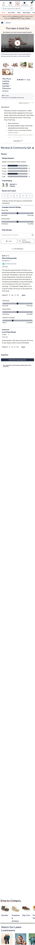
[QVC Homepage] (2, 23)
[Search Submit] (31, 8)
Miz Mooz (5, 91)
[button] (3, 4)
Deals (3, 13)
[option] (17, 17)
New (19, 13)
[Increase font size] (30, 102)
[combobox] (16, 8)
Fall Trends (26, 13)
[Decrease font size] (33, 102)
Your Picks (11, 13)
